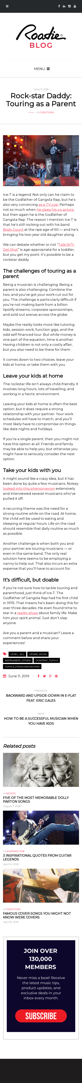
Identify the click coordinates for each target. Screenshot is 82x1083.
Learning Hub (15, 851)
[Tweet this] (44, 676)
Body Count (13, 230)
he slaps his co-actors (55, 210)
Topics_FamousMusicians (22, 666)
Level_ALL (17, 654)
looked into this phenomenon (29, 489)
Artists (11, 793)
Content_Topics (47, 660)
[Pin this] (56, 676)
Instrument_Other (18, 660)
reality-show (27, 613)
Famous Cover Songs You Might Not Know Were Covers (37, 915)
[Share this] (38, 676)
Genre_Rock (38, 654)
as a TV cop (48, 205)
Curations (46, 112)
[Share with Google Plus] (50, 676)
